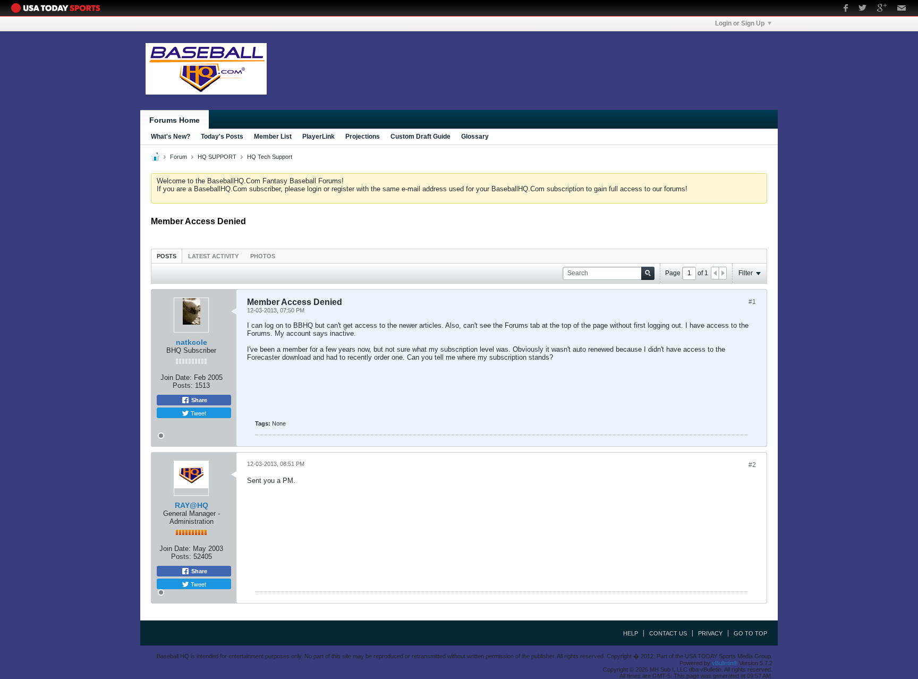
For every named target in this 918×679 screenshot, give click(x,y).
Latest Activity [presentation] (213, 256)
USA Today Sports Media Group (58, 8)
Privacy (710, 633)
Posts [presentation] (166, 256)
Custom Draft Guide (420, 136)
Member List (273, 136)
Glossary (475, 136)
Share (198, 400)
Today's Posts (222, 136)
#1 (752, 301)
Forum (178, 157)
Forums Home (174, 120)
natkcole (191, 342)
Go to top (750, 633)
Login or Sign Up (739, 23)
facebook (846, 9)
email (901, 9)
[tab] (166, 256)
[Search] (647, 273)
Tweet (197, 413)
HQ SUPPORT (217, 157)
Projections (362, 136)
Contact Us (668, 633)
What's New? (170, 136)
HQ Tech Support (269, 157)
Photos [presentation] (262, 256)
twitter (862, 9)
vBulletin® (724, 663)
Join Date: (176, 377)
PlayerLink (318, 136)
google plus (882, 9)
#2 (752, 465)
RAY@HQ (191, 505)
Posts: (183, 385)
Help (630, 633)
